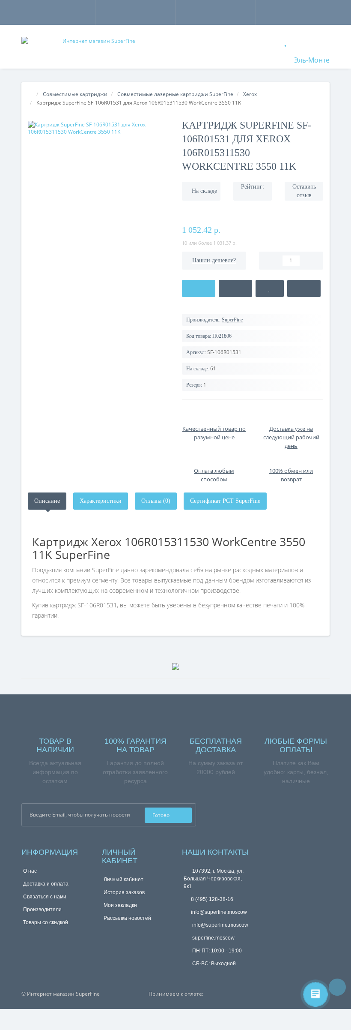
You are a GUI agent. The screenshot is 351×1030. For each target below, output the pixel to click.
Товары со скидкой (45, 922)
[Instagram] (225, 812)
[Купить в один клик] (235, 288)
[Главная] (30, 94)
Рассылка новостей (127, 918)
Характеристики (101, 501)
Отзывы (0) (155, 501)
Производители (42, 910)
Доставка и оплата (45, 884)
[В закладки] (270, 288)
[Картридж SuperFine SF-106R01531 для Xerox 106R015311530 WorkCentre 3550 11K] (98, 128)
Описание (47, 501)
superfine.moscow (213, 938)
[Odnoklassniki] (249, 812)
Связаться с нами (44, 897)
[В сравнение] (304, 288)
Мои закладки (120, 905)
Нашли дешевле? (214, 260)
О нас (30, 871)
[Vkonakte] (237, 812)
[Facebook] (214, 812)
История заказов (124, 892)
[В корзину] (198, 288)
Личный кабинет (123, 880)
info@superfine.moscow (219, 912)
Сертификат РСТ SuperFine (225, 501)
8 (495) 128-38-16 (212, 899)
